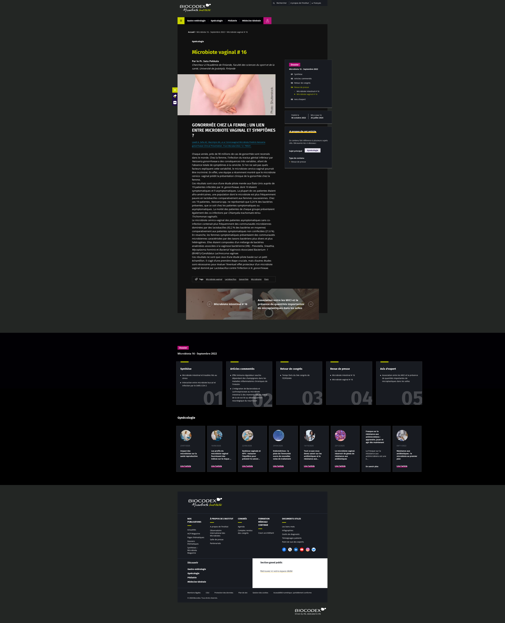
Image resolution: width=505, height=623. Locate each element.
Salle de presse (216, 539)
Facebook (284, 549)
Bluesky (314, 549)
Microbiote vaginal (214, 279)
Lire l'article (185, 466)
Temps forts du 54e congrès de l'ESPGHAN (296, 376)
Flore (266, 279)
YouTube (302, 549)
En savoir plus (372, 466)
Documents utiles (291, 518)
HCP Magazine (193, 533)
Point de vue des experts (293, 542)
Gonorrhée (243, 279)
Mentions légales (194, 592)
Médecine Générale (251, 20)
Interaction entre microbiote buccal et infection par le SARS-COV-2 (199, 384)
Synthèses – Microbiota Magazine (192, 550)
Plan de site (242, 592)
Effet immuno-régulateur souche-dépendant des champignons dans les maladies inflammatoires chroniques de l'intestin (249, 379)
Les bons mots (288, 526)
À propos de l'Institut (221, 518)
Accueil (191, 32)
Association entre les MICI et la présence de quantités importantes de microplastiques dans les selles (400, 378)
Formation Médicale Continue (264, 521)
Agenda (241, 526)
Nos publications (194, 520)
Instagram (308, 549)
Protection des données (223, 592)
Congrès (242, 518)
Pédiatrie (232, 20)
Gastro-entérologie (196, 20)
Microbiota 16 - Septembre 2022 (211, 32)
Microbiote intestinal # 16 (308, 91)
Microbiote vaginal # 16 (307, 94)
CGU (207, 592)
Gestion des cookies (260, 592)
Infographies (287, 530)
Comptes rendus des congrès (245, 531)
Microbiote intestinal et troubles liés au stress (199, 376)
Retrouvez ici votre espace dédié (276, 571)
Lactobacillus (230, 279)
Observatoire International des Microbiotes (217, 533)
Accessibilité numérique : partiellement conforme (292, 592)
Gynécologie (217, 20)
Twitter (290, 549)
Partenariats (215, 543)
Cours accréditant (266, 533)
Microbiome (256, 279)
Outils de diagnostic (291, 534)
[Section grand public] (267, 20)
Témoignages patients (292, 538)
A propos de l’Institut (300, 3)
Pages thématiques (195, 537)
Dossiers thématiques (193, 542)
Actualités (191, 529)
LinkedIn (296, 549)
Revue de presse (298, 161)
